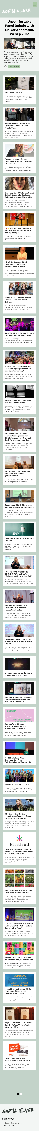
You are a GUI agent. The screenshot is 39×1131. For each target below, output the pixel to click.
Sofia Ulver (16, 10)
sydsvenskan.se (14, 66)
